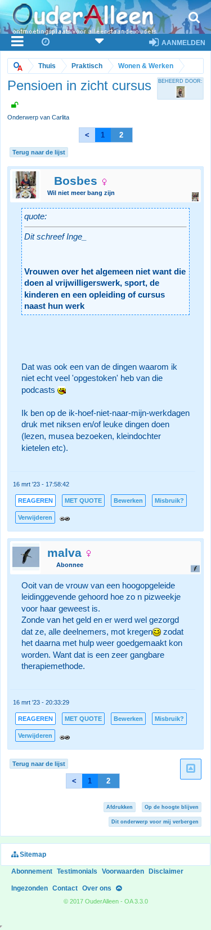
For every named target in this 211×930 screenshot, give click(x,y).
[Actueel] (46, 42)
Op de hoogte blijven (172, 807)
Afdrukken (119, 807)
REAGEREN (35, 500)
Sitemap (32, 854)
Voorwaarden (123, 871)
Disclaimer (166, 871)
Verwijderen (35, 517)
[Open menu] (18, 42)
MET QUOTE (83, 500)
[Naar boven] (119, 888)
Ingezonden (29, 888)
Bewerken (128, 500)
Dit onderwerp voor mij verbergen (155, 822)
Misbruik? (169, 500)
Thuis (47, 66)
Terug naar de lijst (38, 152)
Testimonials (77, 871)
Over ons (96, 888)
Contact (65, 888)
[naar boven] (190, 769)
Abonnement (31, 871)
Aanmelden (182, 43)
